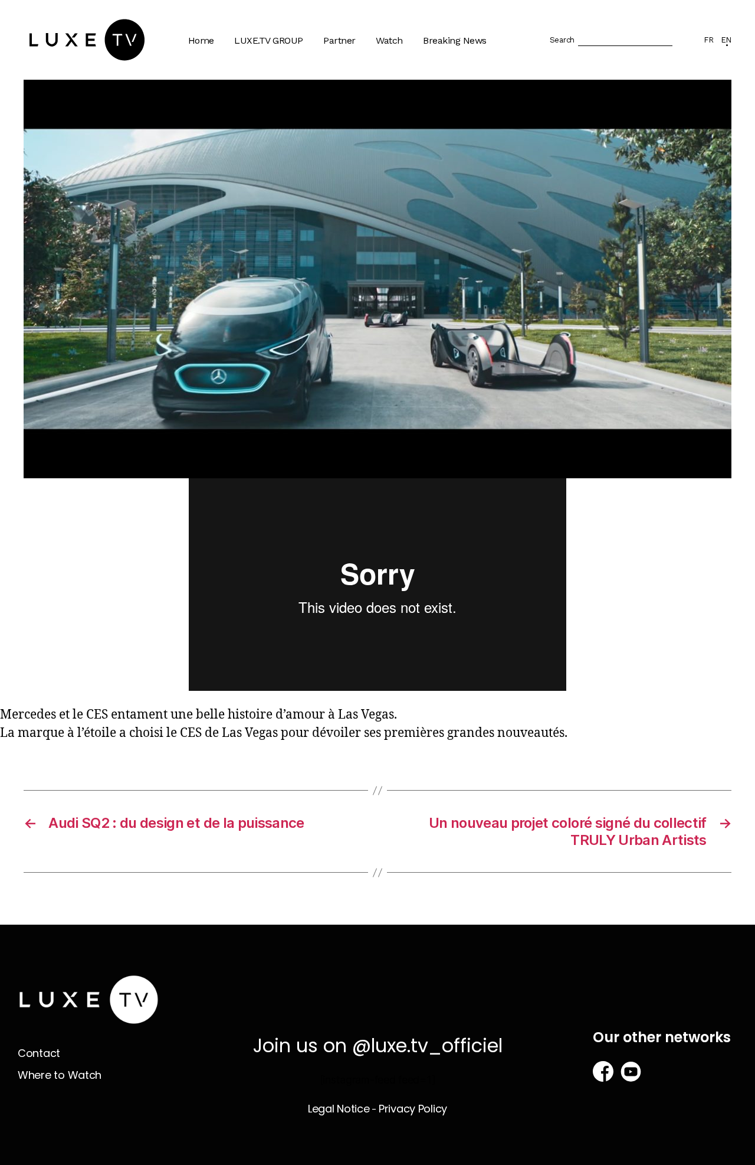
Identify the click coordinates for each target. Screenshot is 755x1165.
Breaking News (455, 40)
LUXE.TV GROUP (268, 40)
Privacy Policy (413, 1108)
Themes (399, 78)
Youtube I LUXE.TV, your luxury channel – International (291, 147)
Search (562, 39)
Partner (339, 40)
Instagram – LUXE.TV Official (285, 244)
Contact (39, 1053)
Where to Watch (416, 101)
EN (726, 39)
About (253, 78)
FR (708, 39)
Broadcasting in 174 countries (281, 107)
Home (201, 40)
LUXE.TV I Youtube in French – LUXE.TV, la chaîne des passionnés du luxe (288, 198)
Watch (389, 40)
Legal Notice (339, 1108)
